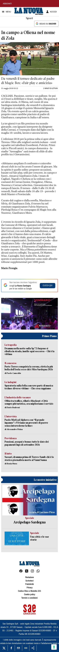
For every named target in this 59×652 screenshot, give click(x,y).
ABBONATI (7, 4)
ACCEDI (53, 12)
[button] (29, 313)
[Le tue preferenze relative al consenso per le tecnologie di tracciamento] (54, 647)
